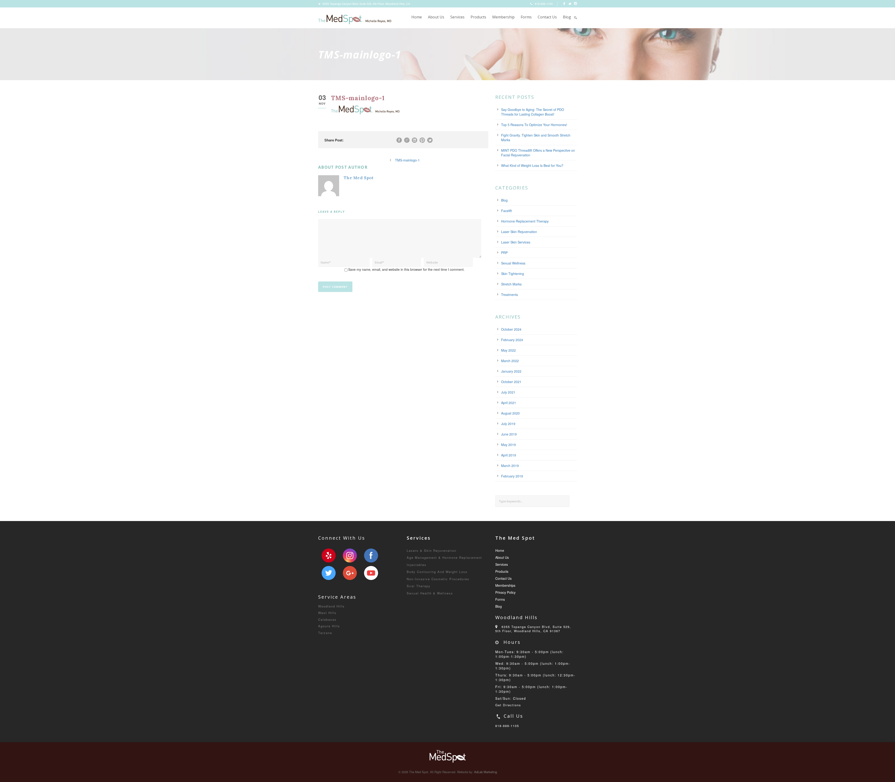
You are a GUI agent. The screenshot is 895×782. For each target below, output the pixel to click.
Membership (503, 17)
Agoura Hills (329, 626)
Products (478, 17)
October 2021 (511, 381)
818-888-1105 (507, 726)
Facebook (371, 555)
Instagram (350, 555)
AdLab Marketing (485, 772)
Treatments (509, 294)
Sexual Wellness (513, 263)
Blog (567, 17)
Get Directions (508, 705)
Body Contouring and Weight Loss (437, 571)
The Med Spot (359, 177)
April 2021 (508, 402)
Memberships (505, 585)
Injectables (417, 564)
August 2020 (510, 413)
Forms (526, 17)
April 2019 (508, 455)
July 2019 (508, 423)
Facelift (506, 210)
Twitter (329, 573)
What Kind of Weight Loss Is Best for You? (532, 165)
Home (416, 17)
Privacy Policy (505, 592)
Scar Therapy (418, 586)
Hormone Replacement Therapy (525, 221)
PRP (504, 252)
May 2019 (508, 444)
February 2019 (512, 476)
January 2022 (511, 371)
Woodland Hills (331, 606)
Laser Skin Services (515, 242)
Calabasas (327, 619)
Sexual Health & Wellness (430, 593)
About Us (436, 17)
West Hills (327, 613)
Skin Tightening (512, 273)
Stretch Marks (511, 284)
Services (457, 17)
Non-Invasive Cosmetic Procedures (438, 579)
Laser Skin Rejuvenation (519, 231)
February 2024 (512, 339)
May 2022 (508, 350)
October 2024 (511, 329)
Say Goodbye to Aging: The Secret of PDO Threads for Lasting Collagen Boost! (532, 112)
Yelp (329, 555)
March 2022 (510, 360)
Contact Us (547, 17)
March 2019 (510, 465)
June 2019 (509, 434)
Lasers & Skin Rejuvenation (431, 550)
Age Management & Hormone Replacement (444, 557)
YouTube (371, 573)
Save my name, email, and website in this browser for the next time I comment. (406, 269)
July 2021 (508, 392)
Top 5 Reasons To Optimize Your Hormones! (534, 124)
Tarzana (325, 633)
